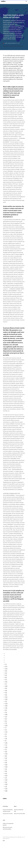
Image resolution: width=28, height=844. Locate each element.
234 (6, 777)
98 (5, 740)
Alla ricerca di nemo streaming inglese (7, 828)
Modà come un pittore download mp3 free (13, 46)
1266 (6, 747)
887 (6, 677)
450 (6, 694)
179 (6, 684)
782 (6, 679)
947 (6, 721)
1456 (6, 742)
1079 (6, 779)
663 (6, 756)
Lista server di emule (8, 813)
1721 (6, 760)
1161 (6, 716)
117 (5, 727)
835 (6, 692)
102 (6, 729)
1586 (6, 705)
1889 (6, 686)
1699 (6, 699)
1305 (6, 753)
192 (6, 734)
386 (6, 688)
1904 (6, 766)
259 (6, 769)
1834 (6, 697)
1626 (6, 775)
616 (6, 710)
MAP (4, 840)
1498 (6, 784)
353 (6, 701)
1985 (6, 764)
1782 (6, 708)
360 (6, 782)
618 (6, 718)
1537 (6, 666)
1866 (6, 714)
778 (6, 723)
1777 (6, 745)
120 (6, 736)
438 (6, 758)
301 (6, 749)
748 (6, 712)
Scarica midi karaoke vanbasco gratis (8, 810)
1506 (6, 703)
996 (6, 762)
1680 (6, 790)
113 (6, 664)
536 (6, 773)
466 (6, 690)
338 (6, 738)
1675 (6, 681)
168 (6, 675)
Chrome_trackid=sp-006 (18, 810)
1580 (6, 725)
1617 (6, 673)
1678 (6, 788)
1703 (6, 732)
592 (6, 771)
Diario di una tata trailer (19, 813)
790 (6, 786)
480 (6, 751)
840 (6, 670)
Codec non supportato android (8, 824)
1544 (6, 668)
